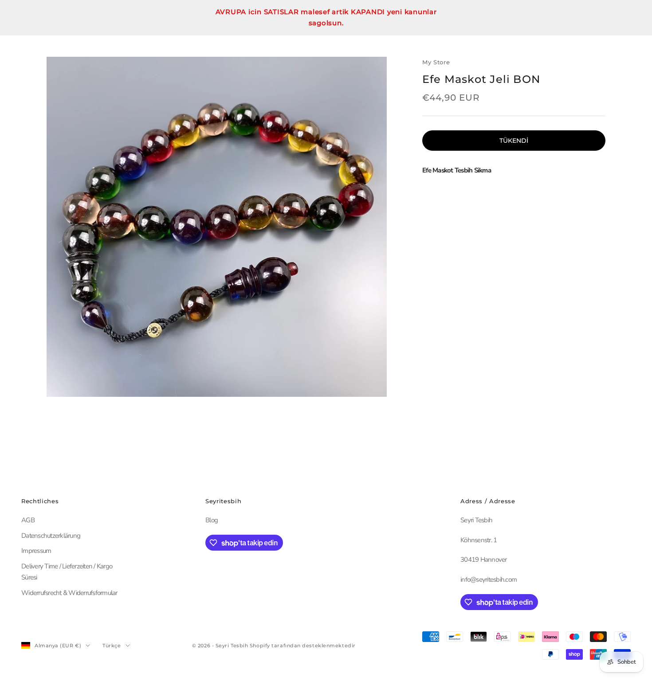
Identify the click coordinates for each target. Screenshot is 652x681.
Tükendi (513, 140)
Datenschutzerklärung (50, 535)
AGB (28, 520)
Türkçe (111, 645)
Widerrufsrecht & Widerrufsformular (69, 592)
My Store (436, 62)
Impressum (36, 550)
